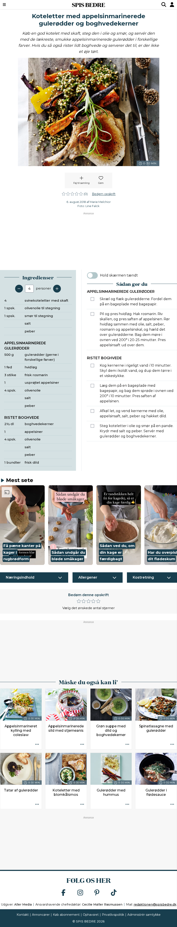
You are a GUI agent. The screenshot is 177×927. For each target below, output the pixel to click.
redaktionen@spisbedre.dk (155, 904)
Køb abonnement (66, 915)
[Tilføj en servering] (57, 289)
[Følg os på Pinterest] (97, 892)
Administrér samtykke (144, 915)
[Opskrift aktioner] (37, 744)
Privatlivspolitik (113, 915)
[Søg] (164, 4)
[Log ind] (172, 4)
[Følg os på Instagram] (80, 892)
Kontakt (23, 915)
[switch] (92, 275)
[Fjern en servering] (19, 289)
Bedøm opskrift (103, 194)
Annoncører (41, 915)
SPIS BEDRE (88, 4)
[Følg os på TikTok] (114, 892)
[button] (22, 525)
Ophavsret (91, 915)
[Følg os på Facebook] (63, 892)
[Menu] (19, 4)
